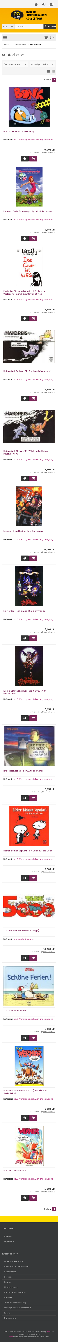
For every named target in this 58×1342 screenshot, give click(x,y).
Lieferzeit (8, 1236)
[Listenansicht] (53, 71)
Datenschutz (10, 1318)
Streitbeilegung (11, 1287)
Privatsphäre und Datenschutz (18, 1307)
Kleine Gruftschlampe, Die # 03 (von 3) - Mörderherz (25, 692)
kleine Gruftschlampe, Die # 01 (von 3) (24, 610)
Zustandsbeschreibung (15, 1302)
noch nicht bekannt (24, 939)
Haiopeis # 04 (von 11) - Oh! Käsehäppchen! (27, 371)
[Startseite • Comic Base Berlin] (29, 15)
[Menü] (5, 37)
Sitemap (8, 1313)
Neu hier (8, 1297)
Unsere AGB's (10, 1271)
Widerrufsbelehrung (13, 1261)
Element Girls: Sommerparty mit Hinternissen (28, 211)
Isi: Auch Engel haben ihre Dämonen (23, 531)
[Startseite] (36, 4)
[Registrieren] (52, 4)
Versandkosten (49, 152)
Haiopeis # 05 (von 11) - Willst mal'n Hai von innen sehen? (26, 452)
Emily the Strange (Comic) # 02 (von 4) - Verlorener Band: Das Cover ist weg (25, 292)
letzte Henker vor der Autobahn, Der (23, 770)
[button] (8, 26)
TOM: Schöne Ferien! (14, 1010)
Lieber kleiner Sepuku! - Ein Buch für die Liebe (28, 850)
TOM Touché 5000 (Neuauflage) (21, 930)
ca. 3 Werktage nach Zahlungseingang (33, 139)
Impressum (9, 1241)
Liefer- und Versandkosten (16, 1266)
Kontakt (7, 1282)
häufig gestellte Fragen (15, 1292)
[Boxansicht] (48, 71)
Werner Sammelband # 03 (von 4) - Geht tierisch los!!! (25, 1092)
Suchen (49, 26)
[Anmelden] (44, 4)
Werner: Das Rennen (14, 1170)
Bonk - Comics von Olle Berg (18, 131)
